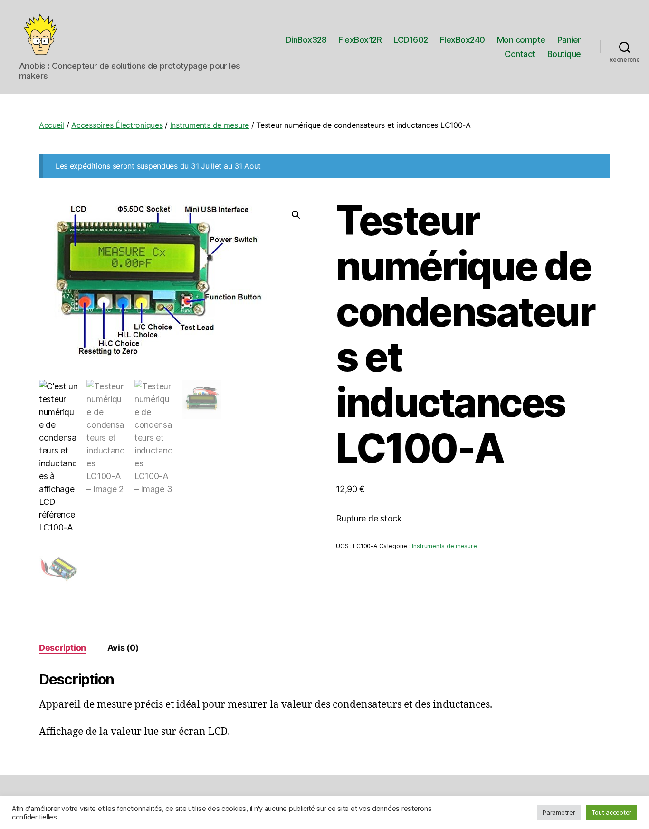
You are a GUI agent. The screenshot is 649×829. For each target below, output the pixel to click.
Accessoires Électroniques (116, 125)
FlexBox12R (360, 40)
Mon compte (521, 40)
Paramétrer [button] (559, 812)
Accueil (51, 125)
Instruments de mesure (209, 125)
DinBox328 (306, 40)
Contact (520, 54)
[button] (296, 214)
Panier (569, 40)
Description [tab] (62, 648)
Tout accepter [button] (612, 812)
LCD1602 (410, 40)
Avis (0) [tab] (123, 648)
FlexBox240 (462, 40)
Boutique (564, 54)
